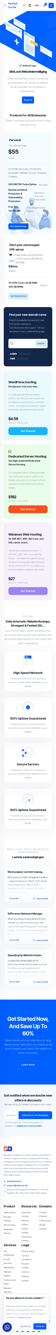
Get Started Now (18, 226)
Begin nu (28, 100)
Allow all (40, 1326)
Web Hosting (9, 1212)
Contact (25, 1280)
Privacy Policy (27, 1251)
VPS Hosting (9, 1225)
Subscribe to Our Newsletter (35, 1115)
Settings (25, 1276)
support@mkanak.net (17, 1185)
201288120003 (14, 1181)
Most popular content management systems (26, 871)
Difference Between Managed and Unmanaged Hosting (26, 913)
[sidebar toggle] (5, 5)
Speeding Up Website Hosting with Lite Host (26, 955)
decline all (25, 1326)
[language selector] (30, 5)
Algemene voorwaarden (29, 1126)
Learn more (28, 1064)
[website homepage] (28, 1149)
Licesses (25, 1272)
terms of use (25, 1317)
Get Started (28, 431)
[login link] (51, 5)
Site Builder (9, 1267)
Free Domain (45, 1220)
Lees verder (42, 898)
